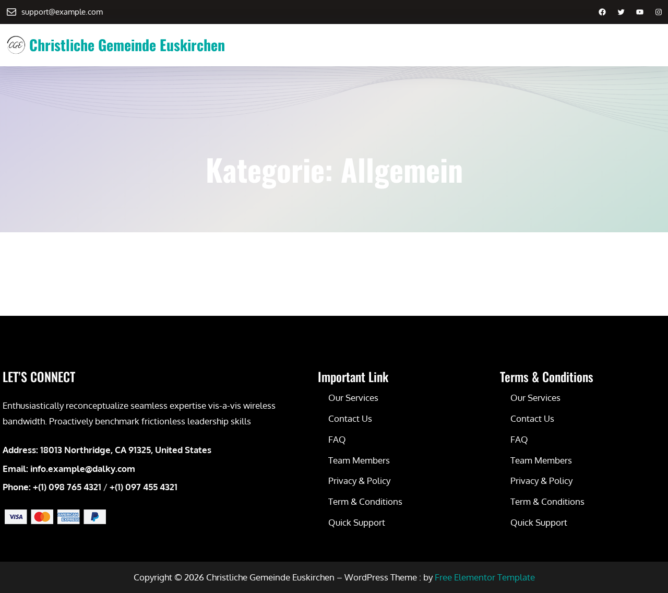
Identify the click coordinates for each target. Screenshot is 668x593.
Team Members (359, 460)
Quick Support (356, 522)
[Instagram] (658, 12)
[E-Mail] (11, 12)
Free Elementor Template (485, 577)
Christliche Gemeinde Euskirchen (127, 44)
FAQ (337, 439)
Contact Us (350, 418)
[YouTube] (640, 12)
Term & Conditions (365, 501)
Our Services (353, 397)
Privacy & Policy (359, 480)
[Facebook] (602, 12)
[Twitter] (621, 12)
